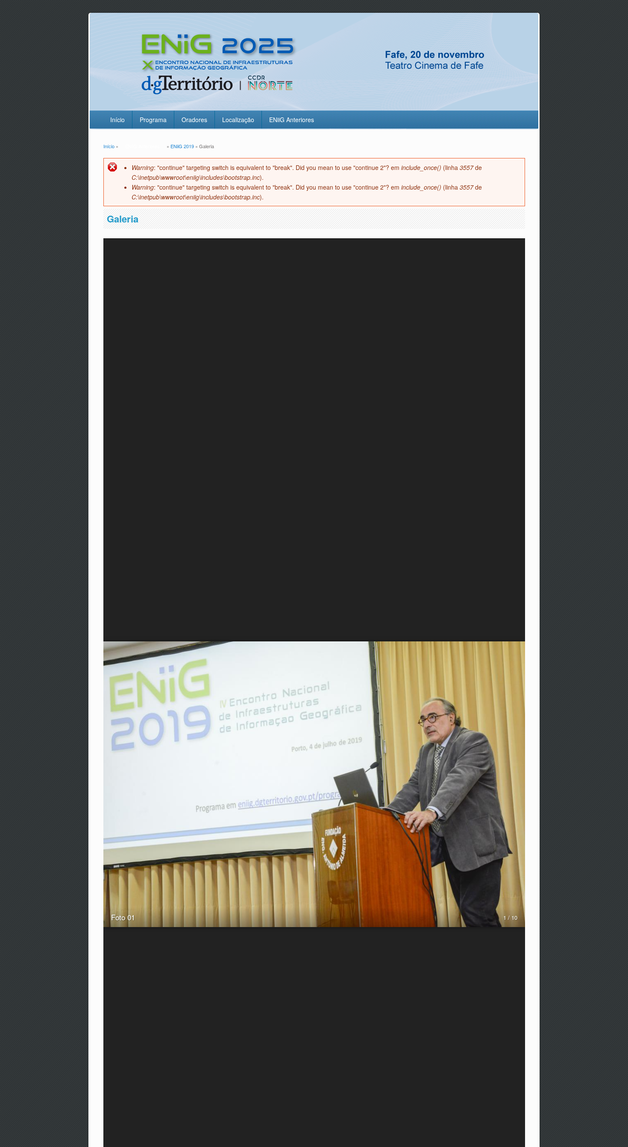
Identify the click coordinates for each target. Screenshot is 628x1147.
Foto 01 (123, 917)
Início (117, 119)
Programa (153, 119)
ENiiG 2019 (182, 146)
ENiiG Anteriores (291, 119)
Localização (238, 119)
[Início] (312, 105)
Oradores (194, 119)
